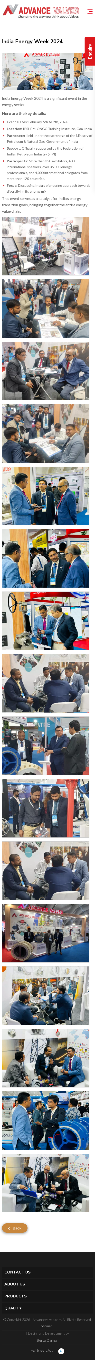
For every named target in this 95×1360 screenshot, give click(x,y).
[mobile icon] (90, 11)
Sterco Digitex (47, 1340)
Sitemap (46, 1326)
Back (16, 1228)
